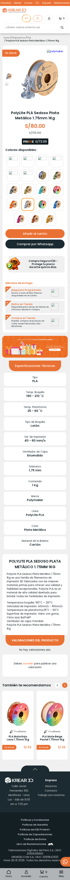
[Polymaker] (55, 51)
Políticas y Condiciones (35, 819)
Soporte (46, 2)
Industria (6, 2)
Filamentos (18, 37)
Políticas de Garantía (35, 824)
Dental (17, 2)
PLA (29, 37)
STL (37, 2)
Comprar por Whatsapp (35, 244)
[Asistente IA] (26, 18)
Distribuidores (61, 2)
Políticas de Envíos (35, 839)
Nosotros (51, 786)
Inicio (7, 37)
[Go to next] (64, 685)
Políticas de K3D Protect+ (35, 829)
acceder (28, 663)
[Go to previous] (57, 685)
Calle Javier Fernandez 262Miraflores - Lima (18, 790)
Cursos (28, 2)
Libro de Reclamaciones (31, 844)
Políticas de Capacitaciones (35, 834)
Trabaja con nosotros (51, 795)
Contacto (51, 790)
